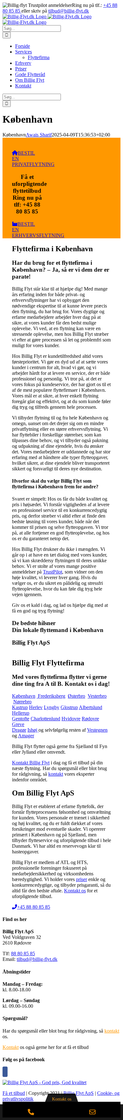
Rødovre (90, 718)
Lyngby (51, 707)
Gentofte (20, 718)
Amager (26, 735)
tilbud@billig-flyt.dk (68, 11)
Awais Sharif (39, 134)
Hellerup (20, 713)
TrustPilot (52, 571)
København (23, 696)
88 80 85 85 (23, 953)
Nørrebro (22, 701)
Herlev (36, 707)
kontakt (55, 774)
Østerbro (76, 696)
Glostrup (69, 707)
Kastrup (20, 707)
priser (81, 879)
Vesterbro (97, 696)
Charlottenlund (45, 718)
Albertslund (90, 707)
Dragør (19, 730)
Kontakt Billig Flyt (31, 762)
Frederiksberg (51, 696)
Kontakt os (75, 890)
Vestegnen (97, 730)
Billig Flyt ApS (78, 1093)
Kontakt (11, 1047)
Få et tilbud (14, 1093)
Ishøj (32, 730)
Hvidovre (71, 718)
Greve (18, 724)
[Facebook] (5, 1072)
